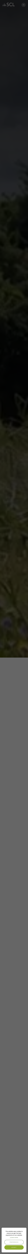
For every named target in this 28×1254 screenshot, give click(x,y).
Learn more (14, 1237)
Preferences (14, 1242)
